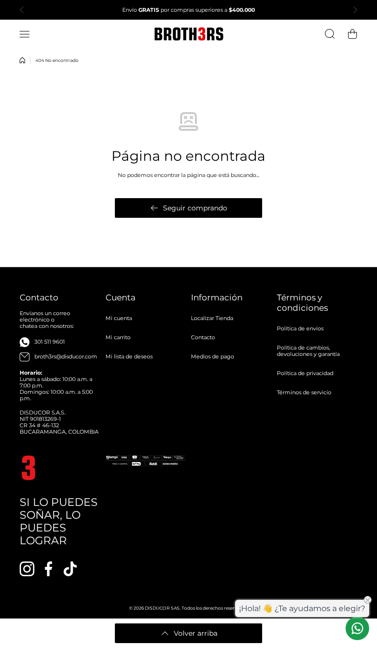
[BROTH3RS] (188, 34)
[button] (24, 10)
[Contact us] (357, 628)
